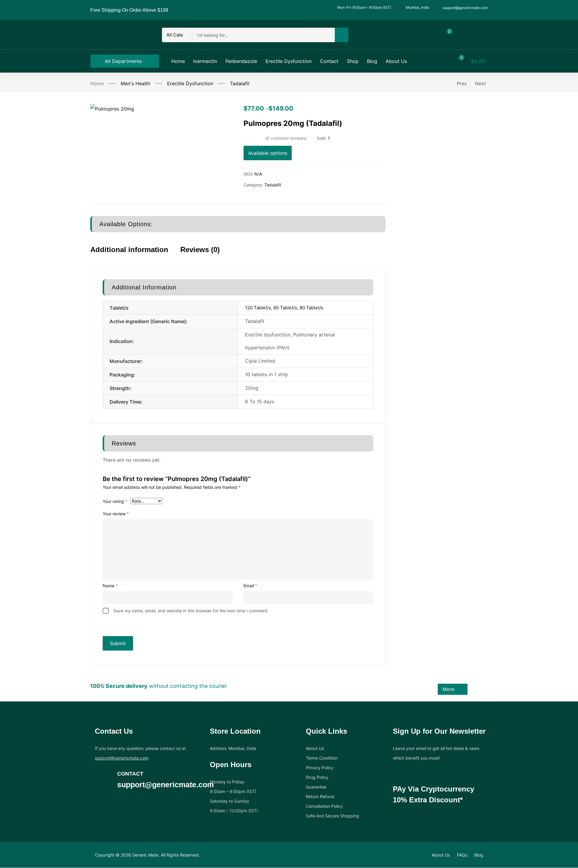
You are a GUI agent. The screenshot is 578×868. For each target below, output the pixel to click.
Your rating (115, 501)
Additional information (129, 249)
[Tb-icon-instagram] (122, 807)
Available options (267, 153)
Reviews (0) (200, 249)
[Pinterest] (145, 807)
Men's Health (135, 83)
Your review (116, 513)
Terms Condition (322, 757)
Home (97, 83)
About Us (315, 748)
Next (480, 83)
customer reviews (286, 138)
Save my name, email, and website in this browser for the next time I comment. (191, 610)
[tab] (135, 255)
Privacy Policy (320, 767)
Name (110, 585)
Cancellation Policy (324, 806)
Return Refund (320, 796)
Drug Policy (317, 777)
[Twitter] (110, 807)
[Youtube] (133, 807)
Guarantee (316, 786)
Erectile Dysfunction (190, 83)
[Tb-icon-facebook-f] (98, 807)
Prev (462, 83)
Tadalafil (239, 83)
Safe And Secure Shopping (332, 815)
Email (250, 585)
